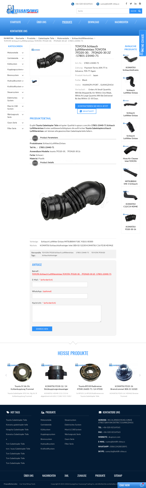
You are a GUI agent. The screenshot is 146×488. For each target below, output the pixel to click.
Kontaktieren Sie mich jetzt (93, 106)
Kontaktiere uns (18, 31)
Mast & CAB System (12, 107)
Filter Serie (11, 128)
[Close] (142, 57)
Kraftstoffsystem (14, 86)
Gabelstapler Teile (46, 38)
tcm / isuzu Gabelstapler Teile (18, 449)
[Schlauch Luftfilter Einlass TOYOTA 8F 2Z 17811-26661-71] (130, 127)
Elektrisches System (12, 99)
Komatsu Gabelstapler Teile (17, 434)
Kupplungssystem (14, 69)
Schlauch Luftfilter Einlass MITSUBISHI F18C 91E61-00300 (67, 241)
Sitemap (118, 475)
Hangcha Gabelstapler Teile (17, 429)
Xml (67, 475)
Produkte (67, 22)
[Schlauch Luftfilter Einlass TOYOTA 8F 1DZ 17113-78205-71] (130, 104)
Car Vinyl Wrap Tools (27, 484)
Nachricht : (44, 303)
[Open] (142, 43)
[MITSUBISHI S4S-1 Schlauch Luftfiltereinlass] (130, 172)
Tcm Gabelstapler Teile (15, 444)
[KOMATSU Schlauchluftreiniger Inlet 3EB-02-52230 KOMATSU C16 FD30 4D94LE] (130, 59)
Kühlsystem (12, 64)
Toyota (88, 128)
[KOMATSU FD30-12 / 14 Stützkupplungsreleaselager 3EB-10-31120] (56, 372)
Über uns (41, 22)
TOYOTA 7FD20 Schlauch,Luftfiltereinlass (57, 252)
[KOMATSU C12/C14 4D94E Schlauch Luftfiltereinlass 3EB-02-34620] (130, 195)
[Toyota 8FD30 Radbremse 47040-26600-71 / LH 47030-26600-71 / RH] (90, 372)
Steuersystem (13, 92)
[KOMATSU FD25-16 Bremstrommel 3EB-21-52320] (124, 372)
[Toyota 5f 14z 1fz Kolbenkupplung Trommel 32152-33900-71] (22, 372)
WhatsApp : (41, 291)
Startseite (15, 22)
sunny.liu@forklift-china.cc (116, 451)
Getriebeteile (12, 58)
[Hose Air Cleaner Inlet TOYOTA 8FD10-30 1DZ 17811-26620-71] (130, 150)
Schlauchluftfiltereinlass (82, 38)
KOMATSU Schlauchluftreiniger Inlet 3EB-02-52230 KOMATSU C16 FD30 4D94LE (76, 245)
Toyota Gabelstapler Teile (16, 420)
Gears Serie (12, 122)
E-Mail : (42, 279)
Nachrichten (121, 22)
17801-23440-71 (82, 252)
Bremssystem (13, 75)
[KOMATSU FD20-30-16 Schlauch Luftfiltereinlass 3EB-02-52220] (130, 218)
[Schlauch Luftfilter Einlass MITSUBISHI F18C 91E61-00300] (130, 81)
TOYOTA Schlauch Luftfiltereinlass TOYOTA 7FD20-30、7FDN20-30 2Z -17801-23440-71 (71, 274)
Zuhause (81, 475)
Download (93, 22)
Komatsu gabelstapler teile (17, 425)
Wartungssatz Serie (13, 115)
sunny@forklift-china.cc (109, 4)
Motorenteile (63, 38)
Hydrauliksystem (14, 81)
